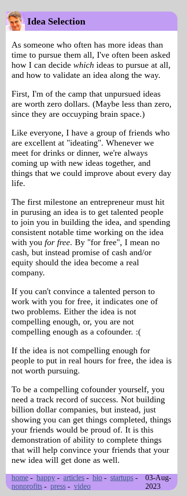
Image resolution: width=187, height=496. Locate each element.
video (82, 486)
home (20, 477)
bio (97, 477)
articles (73, 477)
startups (121, 477)
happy (45, 477)
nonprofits (27, 486)
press (58, 486)
